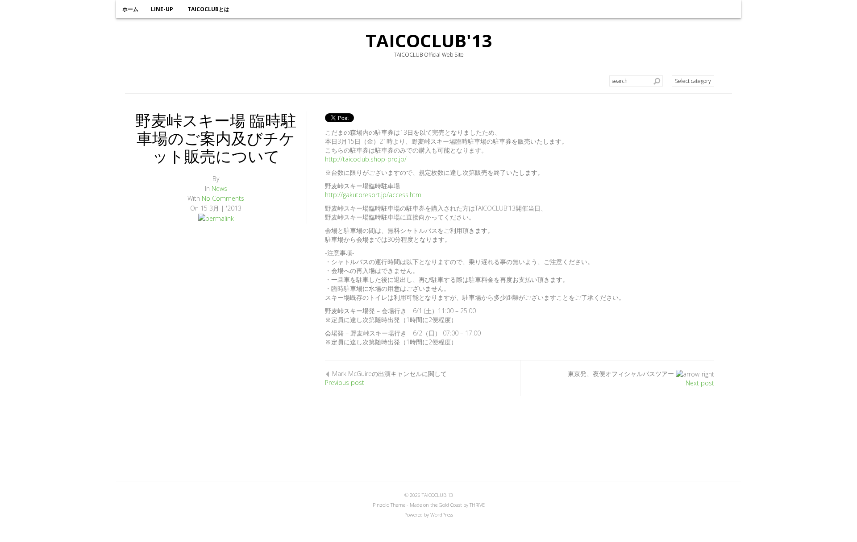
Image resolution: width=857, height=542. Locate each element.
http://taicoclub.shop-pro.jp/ (366, 159)
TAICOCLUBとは (208, 9)
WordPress (441, 514)
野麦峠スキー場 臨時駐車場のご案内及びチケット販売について (215, 138)
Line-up (162, 9)
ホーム (130, 9)
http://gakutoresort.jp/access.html (374, 194)
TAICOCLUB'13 (429, 40)
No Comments (223, 198)
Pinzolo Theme (389, 504)
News (219, 188)
